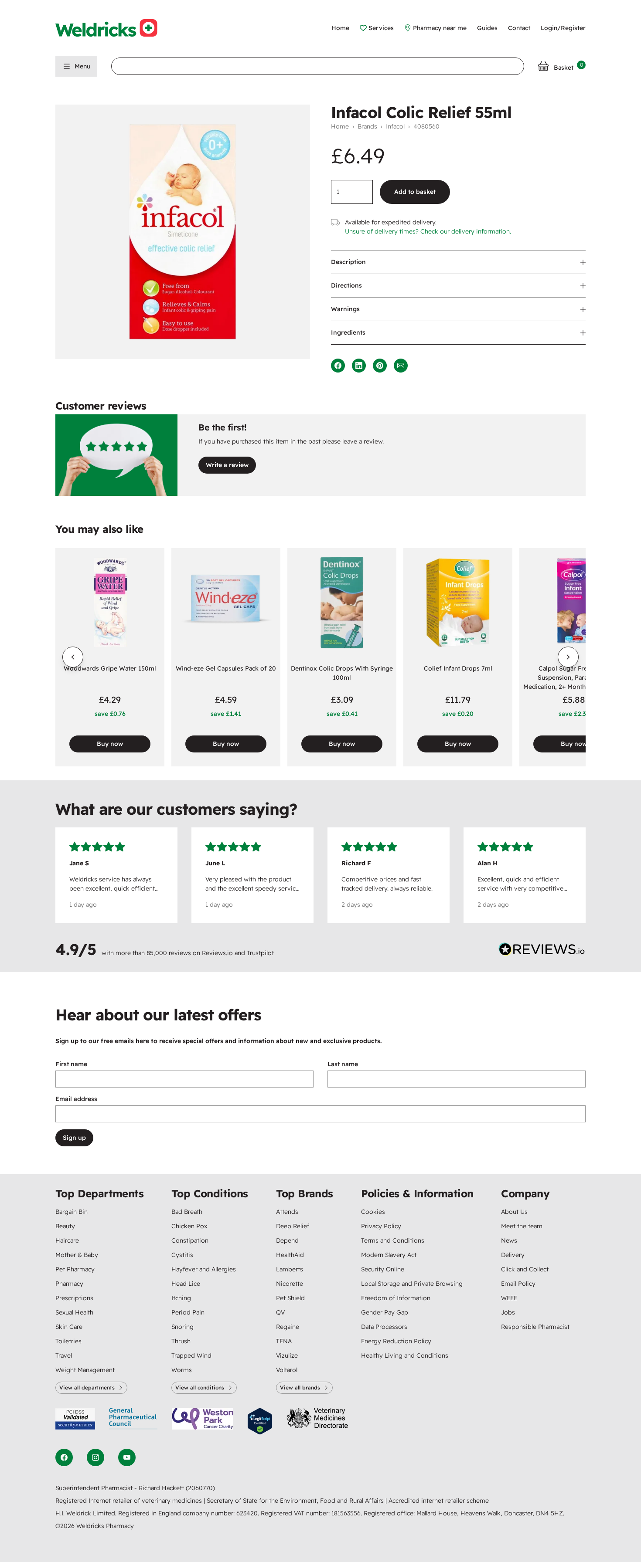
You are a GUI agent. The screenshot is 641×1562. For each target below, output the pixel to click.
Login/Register (563, 28)
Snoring (182, 1327)
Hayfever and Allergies (203, 1269)
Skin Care (68, 1327)
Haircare (67, 1240)
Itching (181, 1298)
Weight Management (85, 1370)
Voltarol (286, 1370)
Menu (82, 66)
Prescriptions (74, 1298)
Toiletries (68, 1341)
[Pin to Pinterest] (380, 366)
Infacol (395, 126)
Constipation (189, 1240)
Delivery (513, 1255)
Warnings (345, 309)
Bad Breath (186, 1212)
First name (71, 1064)
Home (340, 28)
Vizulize (287, 1355)
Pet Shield (290, 1298)
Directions (346, 285)
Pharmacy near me (440, 28)
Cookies (373, 1212)
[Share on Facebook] (338, 366)
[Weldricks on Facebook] (64, 1457)
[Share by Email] (401, 366)
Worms (181, 1370)
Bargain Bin (71, 1212)
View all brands (300, 1387)
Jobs (508, 1312)
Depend (287, 1240)
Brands (367, 126)
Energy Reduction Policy (396, 1341)
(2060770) (200, 1488)
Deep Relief (292, 1226)
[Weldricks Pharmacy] (113, 28)
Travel (63, 1355)
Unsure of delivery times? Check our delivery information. (428, 231)
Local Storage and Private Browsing (412, 1284)
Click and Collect (525, 1269)
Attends (287, 1212)
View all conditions (199, 1387)
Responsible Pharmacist (535, 1327)
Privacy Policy (381, 1226)
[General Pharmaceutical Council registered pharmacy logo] (133, 1421)
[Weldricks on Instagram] (95, 1457)
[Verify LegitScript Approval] (260, 1421)
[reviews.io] (542, 951)
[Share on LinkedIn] (359, 366)
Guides (487, 28)
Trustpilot (260, 953)
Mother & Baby (76, 1255)
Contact (519, 28)
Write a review (227, 465)
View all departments (87, 1387)
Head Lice (185, 1284)
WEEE (509, 1298)
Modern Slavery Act (388, 1255)
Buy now (110, 744)
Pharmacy (69, 1284)
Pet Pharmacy (75, 1269)
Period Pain (188, 1312)
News (509, 1240)
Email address (76, 1099)
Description (348, 262)
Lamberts (289, 1269)
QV (280, 1312)
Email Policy (518, 1284)
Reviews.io (217, 953)
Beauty (65, 1226)
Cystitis (182, 1255)
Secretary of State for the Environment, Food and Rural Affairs (296, 1500)
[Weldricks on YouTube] (127, 1457)
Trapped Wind (191, 1355)
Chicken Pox (189, 1226)
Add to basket (415, 192)
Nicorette (289, 1284)
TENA (284, 1341)
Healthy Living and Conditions (404, 1355)
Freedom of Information (395, 1298)
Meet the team (521, 1226)
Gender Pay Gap (384, 1312)
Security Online (382, 1269)
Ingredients (348, 332)
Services (381, 28)
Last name (342, 1064)
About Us (514, 1212)
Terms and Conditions (392, 1240)
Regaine (287, 1327)
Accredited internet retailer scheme (439, 1500)
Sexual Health (74, 1312)
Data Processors (384, 1327)
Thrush (181, 1341)
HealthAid (290, 1255)
